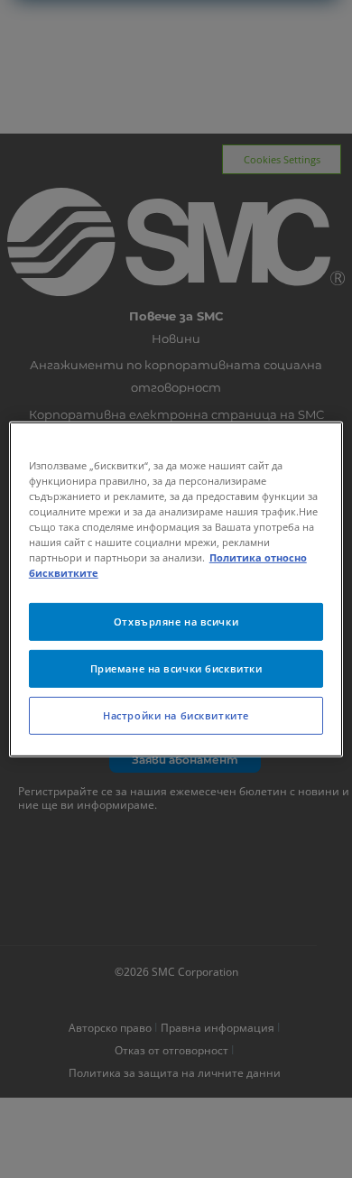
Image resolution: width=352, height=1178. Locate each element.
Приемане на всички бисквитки (176, 668)
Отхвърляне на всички (176, 621)
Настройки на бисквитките (176, 715)
